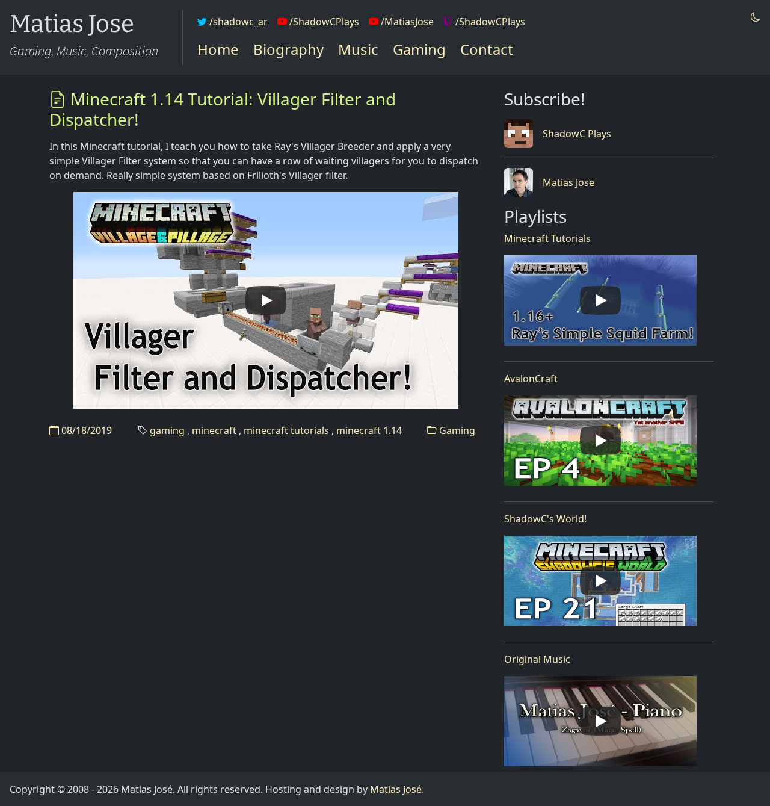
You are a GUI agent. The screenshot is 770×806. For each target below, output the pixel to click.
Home (218, 49)
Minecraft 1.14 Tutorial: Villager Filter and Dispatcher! (222, 109)
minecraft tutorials (286, 430)
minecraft (214, 430)
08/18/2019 (85, 430)
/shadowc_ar (237, 21)
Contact (486, 49)
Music (358, 49)
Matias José (396, 789)
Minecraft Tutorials (547, 238)
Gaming (419, 49)
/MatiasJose (406, 21)
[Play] (265, 300)
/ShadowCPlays (323, 21)
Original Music (537, 659)
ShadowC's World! (545, 518)
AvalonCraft (531, 378)
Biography (288, 49)
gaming (167, 430)
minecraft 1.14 (369, 430)
